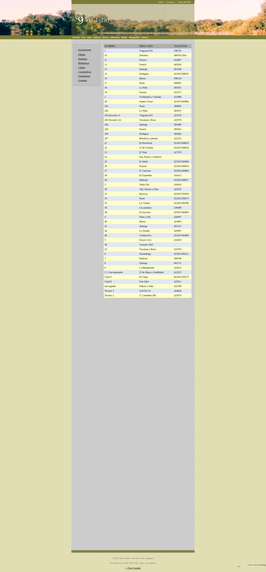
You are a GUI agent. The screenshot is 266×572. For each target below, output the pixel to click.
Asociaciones (84, 49)
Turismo (124, 37)
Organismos (84, 76)
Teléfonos (144, 37)
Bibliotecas (83, 63)
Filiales (81, 54)
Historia (105, 37)
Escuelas (82, 80)
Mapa (89, 37)
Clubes (81, 67)
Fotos (83, 37)
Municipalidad (134, 37)
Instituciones (115, 37)
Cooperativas (84, 71)
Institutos (82, 59)
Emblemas (97, 37)
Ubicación (76, 37)
